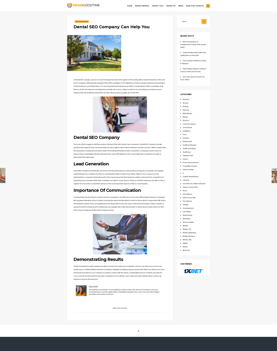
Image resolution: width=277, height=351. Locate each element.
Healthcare (187, 152)
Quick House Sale (189, 198)
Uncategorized (188, 208)
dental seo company (120, 308)
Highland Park (188, 156)
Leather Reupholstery (191, 177)
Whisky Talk (157, 6)
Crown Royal (187, 127)
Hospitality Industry (190, 166)
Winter (185, 247)
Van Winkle (187, 212)
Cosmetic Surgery (189, 124)
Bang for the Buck (195, 6)
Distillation (186, 131)
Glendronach (187, 141)
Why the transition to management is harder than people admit (193, 44)
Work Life (186, 250)
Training (185, 205)
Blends (185, 117)
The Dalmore (187, 201)
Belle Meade (187, 113)
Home (129, 6)
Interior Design (188, 170)
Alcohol (185, 103)
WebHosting (187, 215)
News (180, 6)
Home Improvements (191, 163)
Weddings (186, 219)
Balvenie (186, 110)
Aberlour (186, 99)
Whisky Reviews (142, 6)
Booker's (186, 120)
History (185, 159)
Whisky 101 (171, 6)
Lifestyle (186, 180)
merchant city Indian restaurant (194, 184)
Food (184, 134)
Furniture (186, 138)
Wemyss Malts (188, 222)
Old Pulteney (187, 194)
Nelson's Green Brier (190, 187)
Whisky (185, 226)
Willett (185, 243)
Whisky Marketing (189, 233)
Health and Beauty (189, 145)
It (183, 173)
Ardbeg (185, 106)
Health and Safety (81, 21)
